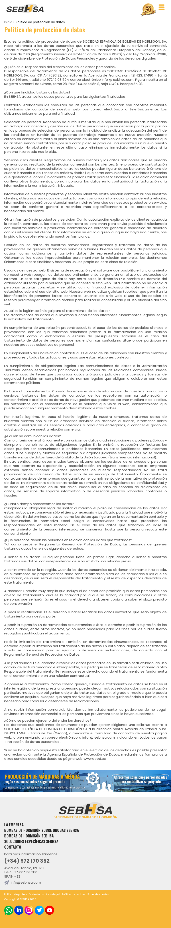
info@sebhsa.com (26, 882)
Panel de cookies (98, 894)
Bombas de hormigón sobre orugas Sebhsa (41, 830)
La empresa (14, 824)
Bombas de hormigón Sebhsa (29, 836)
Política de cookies (74, 894)
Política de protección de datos (24, 894)
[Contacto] (85, 791)
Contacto (12, 847)
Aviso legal (53, 894)
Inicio (8, 22)
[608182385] (8, 910)
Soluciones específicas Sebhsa (31, 841)
